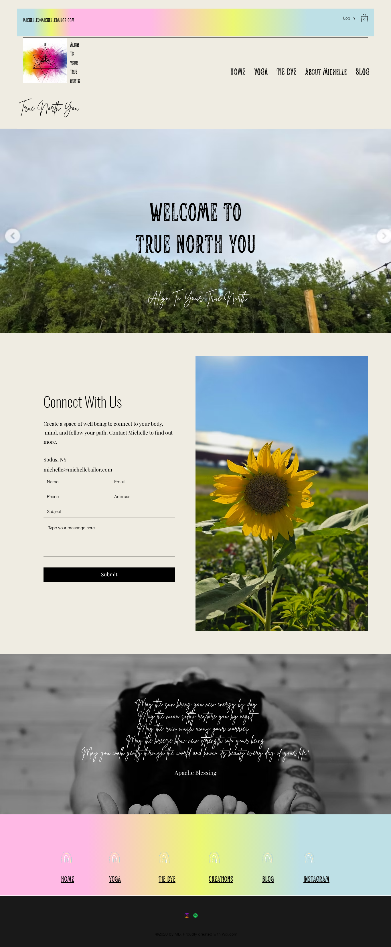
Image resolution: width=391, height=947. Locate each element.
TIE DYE (167, 879)
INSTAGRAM (316, 879)
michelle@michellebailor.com (48, 19)
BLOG (268, 879)
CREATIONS (221, 879)
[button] (364, 18)
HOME (67, 879)
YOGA (115, 879)
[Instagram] (187, 915)
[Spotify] (195, 915)
